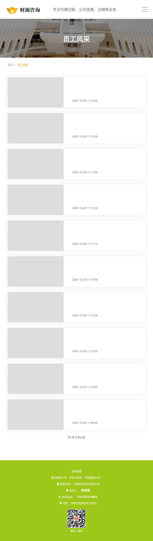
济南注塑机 (75, 477)
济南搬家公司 (92, 477)
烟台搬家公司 (59, 477)
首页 (10, 65)
